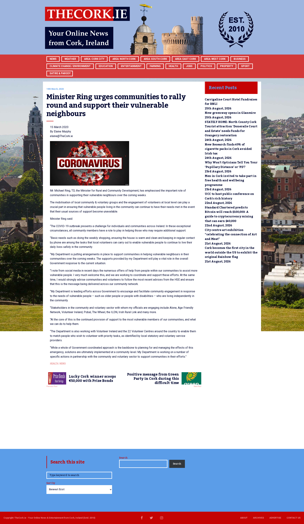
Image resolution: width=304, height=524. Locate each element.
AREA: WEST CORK (215, 59)
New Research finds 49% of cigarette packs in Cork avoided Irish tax (228, 149)
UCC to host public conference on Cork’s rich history (229, 196)
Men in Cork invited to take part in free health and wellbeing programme (230, 180)
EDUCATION (106, 66)
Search (123, 457)
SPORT (245, 66)
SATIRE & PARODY (60, 73)
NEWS (62, 363)
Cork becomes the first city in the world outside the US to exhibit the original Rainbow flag (231, 252)
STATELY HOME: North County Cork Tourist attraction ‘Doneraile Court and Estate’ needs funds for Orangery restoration (231, 128)
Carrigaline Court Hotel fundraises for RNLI (231, 102)
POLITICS (206, 66)
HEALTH (173, 66)
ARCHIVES (258, 518)
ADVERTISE (275, 518)
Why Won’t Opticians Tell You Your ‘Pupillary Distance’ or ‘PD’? (231, 165)
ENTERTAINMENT (131, 66)
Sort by (50, 483)
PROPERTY (226, 66)
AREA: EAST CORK (185, 59)
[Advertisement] (123, 417)
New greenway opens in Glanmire (230, 113)
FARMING (155, 66)
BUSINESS (240, 59)
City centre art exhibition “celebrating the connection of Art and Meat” (231, 234)
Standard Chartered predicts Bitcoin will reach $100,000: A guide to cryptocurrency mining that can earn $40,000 (229, 214)
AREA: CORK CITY (94, 59)
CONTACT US (293, 518)
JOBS (189, 66)
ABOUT (244, 518)
